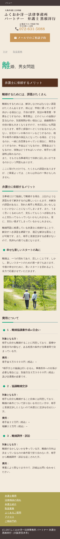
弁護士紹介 (10, 504)
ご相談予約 (10, 521)
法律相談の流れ (13, 500)
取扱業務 (9, 508)
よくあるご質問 (13, 512)
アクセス (9, 517)
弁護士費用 (10, 496)
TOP (5, 52)
